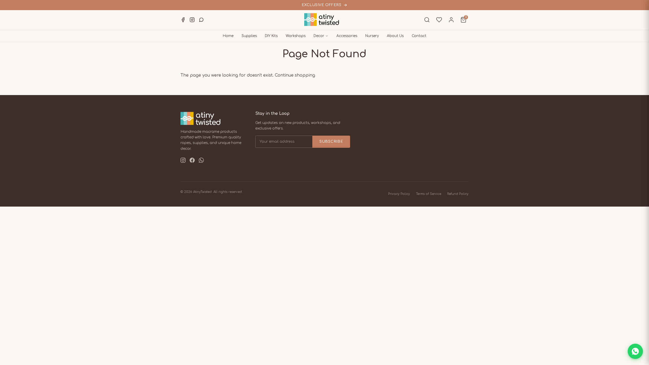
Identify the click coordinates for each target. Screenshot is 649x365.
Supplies (249, 36)
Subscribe (331, 141)
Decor (319, 36)
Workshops (295, 36)
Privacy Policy (399, 194)
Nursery (372, 36)
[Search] (427, 20)
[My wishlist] (439, 20)
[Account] (451, 20)
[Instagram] (192, 19)
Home (228, 36)
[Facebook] (183, 19)
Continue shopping (295, 75)
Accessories (346, 36)
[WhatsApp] (201, 19)
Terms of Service (428, 194)
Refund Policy (457, 194)
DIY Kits (271, 36)
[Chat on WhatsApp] (635, 351)
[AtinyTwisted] (324, 19)
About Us (395, 36)
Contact (419, 36)
